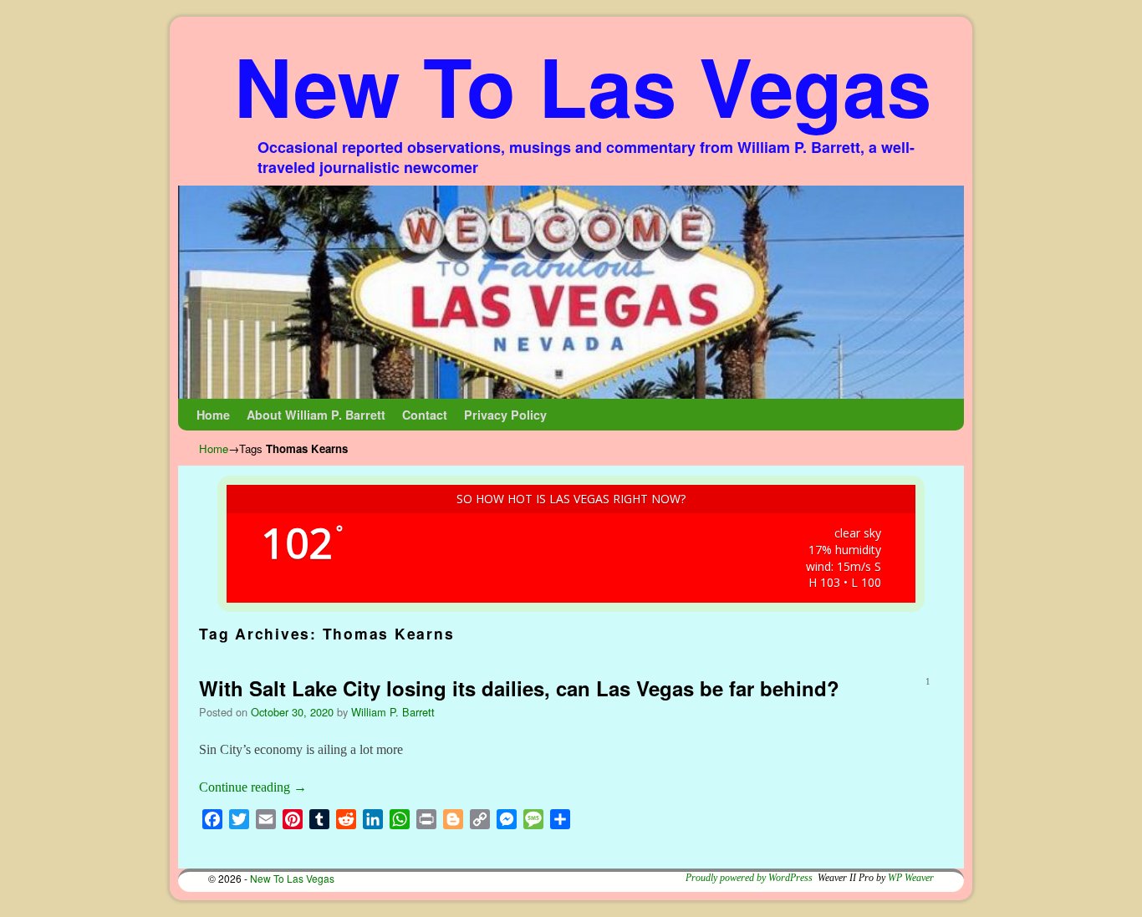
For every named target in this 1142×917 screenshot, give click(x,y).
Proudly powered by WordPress (749, 878)
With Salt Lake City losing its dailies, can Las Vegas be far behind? (519, 688)
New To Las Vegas (582, 85)
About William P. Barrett (316, 414)
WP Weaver (911, 878)
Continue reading (253, 787)
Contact (424, 414)
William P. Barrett (393, 712)
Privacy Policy (505, 414)
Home (213, 414)
